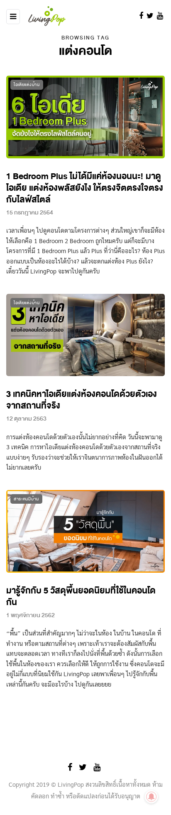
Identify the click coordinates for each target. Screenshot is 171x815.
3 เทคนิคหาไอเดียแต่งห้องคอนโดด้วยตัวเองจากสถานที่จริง (81, 400)
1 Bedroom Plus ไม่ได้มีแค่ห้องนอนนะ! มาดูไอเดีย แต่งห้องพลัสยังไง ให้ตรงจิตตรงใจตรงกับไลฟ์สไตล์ (84, 188)
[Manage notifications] (151, 796)
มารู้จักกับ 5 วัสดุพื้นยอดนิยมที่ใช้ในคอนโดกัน (81, 597)
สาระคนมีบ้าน (26, 498)
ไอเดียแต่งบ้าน (27, 84)
